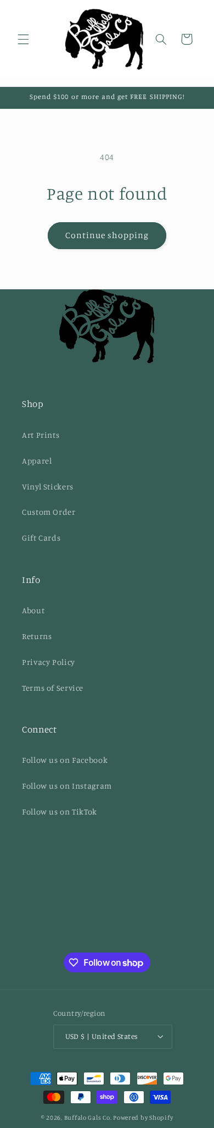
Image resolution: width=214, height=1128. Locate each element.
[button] (23, 39)
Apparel (37, 460)
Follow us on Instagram (67, 785)
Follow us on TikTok (59, 811)
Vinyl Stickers (48, 486)
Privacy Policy (48, 662)
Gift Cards (41, 537)
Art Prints (40, 434)
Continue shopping (107, 235)
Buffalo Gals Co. (88, 1117)
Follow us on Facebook (65, 759)
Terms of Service (52, 687)
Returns (37, 636)
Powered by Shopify (143, 1117)
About (33, 610)
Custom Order (49, 511)
